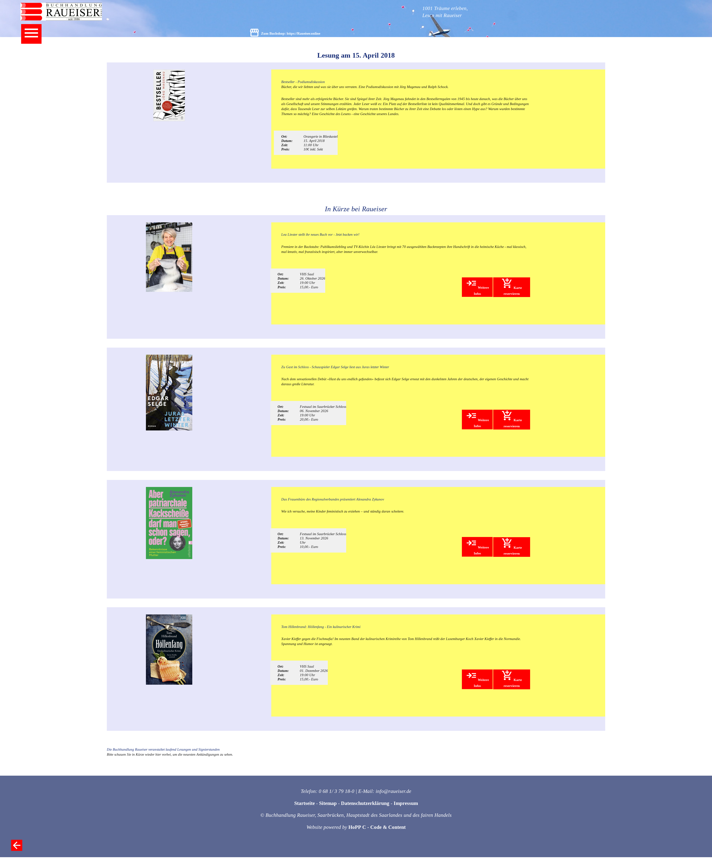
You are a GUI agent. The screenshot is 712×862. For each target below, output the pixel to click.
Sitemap (328, 803)
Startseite (304, 803)
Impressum (406, 803)
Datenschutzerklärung (365, 803)
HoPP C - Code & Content (377, 827)
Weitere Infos (481, 290)
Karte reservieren (513, 291)
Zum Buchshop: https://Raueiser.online (290, 33)
